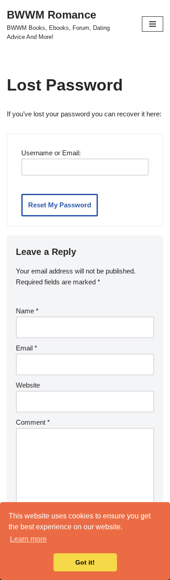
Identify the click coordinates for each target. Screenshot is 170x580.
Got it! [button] (85, 562)
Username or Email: (51, 153)
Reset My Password (59, 205)
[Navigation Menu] (152, 24)
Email (26, 348)
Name (27, 311)
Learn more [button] (28, 539)
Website (28, 385)
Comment (33, 422)
